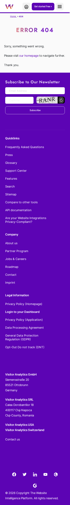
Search (10, 186)
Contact (10, 274)
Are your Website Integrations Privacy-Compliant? (25, 219)
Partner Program (16, 251)
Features (11, 178)
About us (11, 243)
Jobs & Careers (15, 259)
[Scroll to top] (62, 486)
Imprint (10, 282)
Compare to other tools (21, 202)
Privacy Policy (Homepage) (23, 304)
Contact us (12, 439)
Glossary (11, 162)
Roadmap (11, 267)
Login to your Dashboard (22, 312)
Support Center (16, 170)
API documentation (18, 210)
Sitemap (10, 194)
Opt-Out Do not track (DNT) (24, 347)
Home (13, 16)
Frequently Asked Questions (24, 147)
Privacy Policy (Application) (24, 319)
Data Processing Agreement (24, 327)
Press (9, 155)
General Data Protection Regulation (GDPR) (21, 337)
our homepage (28, 55)
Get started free (42, 6)
